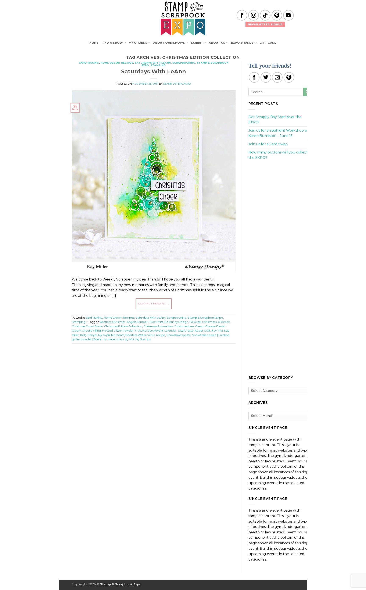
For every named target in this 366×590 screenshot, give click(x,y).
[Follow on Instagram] (253, 15)
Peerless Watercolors (140, 335)
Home (94, 42)
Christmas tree (184, 326)
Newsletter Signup (265, 24)
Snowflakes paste (178, 335)
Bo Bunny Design (176, 322)
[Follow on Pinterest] (277, 15)
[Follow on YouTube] (288, 15)
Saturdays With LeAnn (153, 62)
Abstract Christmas (112, 322)
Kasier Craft (202, 330)
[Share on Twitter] (266, 77)
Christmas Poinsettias (158, 326)
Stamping (158, 65)
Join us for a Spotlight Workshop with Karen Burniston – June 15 (280, 133)
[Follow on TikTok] (265, 15)
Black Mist (156, 322)
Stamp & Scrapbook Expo (205, 317)
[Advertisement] (153, 359)
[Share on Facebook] (254, 77)
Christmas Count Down (87, 326)
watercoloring (117, 339)
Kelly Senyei (88, 335)
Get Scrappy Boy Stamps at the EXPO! (274, 119)
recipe (160, 335)
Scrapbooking (183, 62)
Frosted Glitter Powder (118, 330)
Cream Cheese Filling (86, 330)
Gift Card (268, 42)
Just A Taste (186, 330)
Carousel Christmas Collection (209, 322)
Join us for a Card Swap (268, 144)
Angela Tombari (137, 322)
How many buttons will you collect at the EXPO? (280, 155)
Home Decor (110, 62)
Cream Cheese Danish (210, 326)
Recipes (127, 62)
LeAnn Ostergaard (177, 83)
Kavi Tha (217, 330)
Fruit (138, 330)
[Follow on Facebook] (242, 15)
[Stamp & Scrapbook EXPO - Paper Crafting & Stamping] (183, 18)
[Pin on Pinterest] (289, 77)
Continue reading (153, 303)
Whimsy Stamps (140, 339)
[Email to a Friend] (277, 77)
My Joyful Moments (111, 335)
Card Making (89, 62)
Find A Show (112, 42)
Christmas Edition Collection (123, 326)
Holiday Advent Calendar (159, 330)
